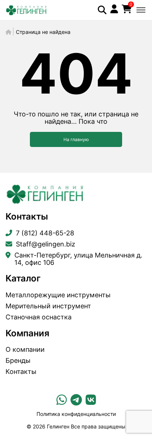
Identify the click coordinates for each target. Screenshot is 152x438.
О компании (25, 349)
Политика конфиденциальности (76, 414)
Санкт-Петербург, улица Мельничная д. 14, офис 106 (78, 259)
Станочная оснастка (39, 317)
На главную (76, 139)
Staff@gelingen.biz (45, 244)
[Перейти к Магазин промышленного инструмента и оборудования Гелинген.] (8, 32)
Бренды (18, 360)
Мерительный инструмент (48, 306)
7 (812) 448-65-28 (45, 233)
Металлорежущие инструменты (58, 295)
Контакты (21, 371)
